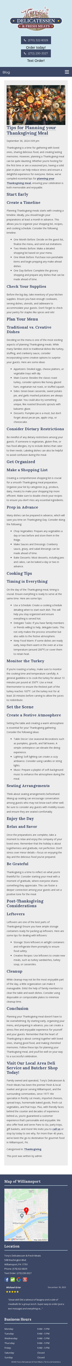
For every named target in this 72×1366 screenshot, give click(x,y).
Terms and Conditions (52, 1362)
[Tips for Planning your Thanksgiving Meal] (36, 122)
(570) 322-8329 (37, 40)
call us (56, 1129)
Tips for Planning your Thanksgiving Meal (31, 130)
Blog (6, 72)
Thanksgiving (32, 1149)
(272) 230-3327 (37, 53)
